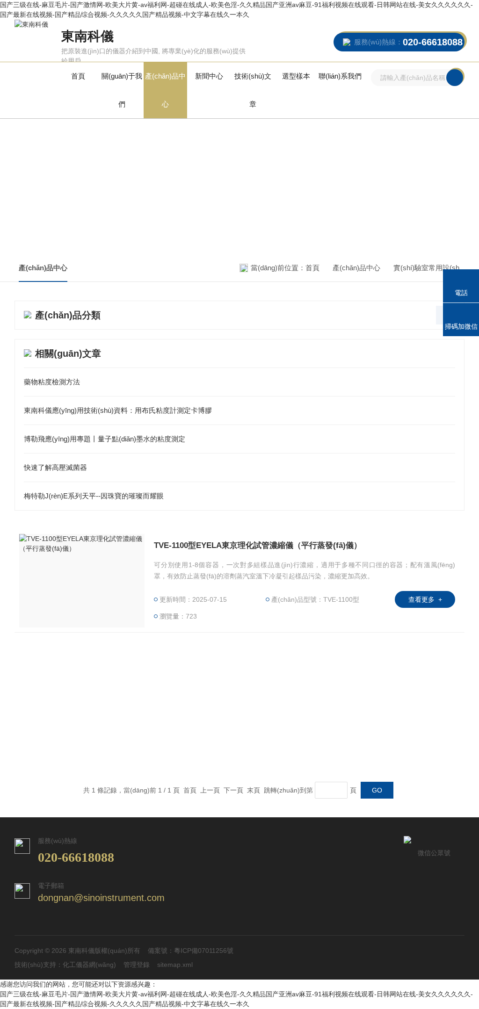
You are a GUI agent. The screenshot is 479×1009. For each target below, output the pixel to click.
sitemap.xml (175, 964)
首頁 (78, 76)
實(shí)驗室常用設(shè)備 (432, 268)
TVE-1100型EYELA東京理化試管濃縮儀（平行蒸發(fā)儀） (258, 545)
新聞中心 (209, 76)
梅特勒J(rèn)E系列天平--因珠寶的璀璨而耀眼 (94, 496)
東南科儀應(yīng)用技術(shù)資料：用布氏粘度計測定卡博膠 (118, 410)
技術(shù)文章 (252, 90)
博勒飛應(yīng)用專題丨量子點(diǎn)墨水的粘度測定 (104, 439)
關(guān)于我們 (122, 90)
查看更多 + (425, 599)
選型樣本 (296, 76)
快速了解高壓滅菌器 (55, 467)
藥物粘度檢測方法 (52, 382)
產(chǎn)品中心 (165, 90)
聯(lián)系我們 (340, 76)
